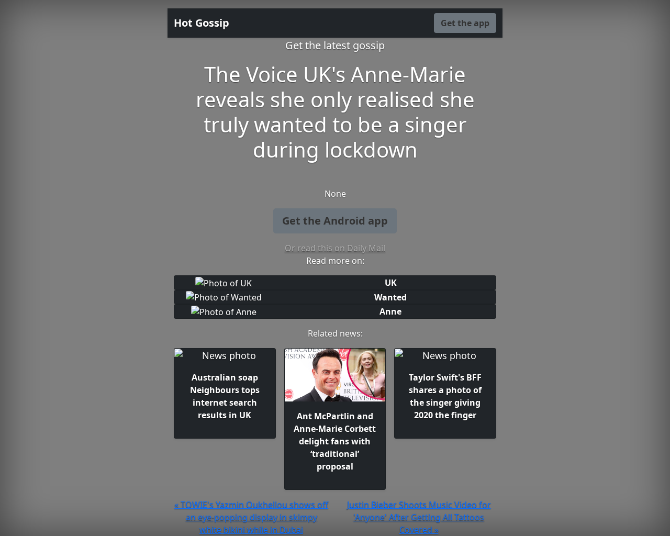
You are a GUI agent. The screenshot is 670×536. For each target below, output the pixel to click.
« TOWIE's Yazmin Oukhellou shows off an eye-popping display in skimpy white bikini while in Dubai (251, 517)
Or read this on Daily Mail (335, 248)
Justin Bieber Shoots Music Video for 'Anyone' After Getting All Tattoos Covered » (419, 517)
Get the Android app (335, 221)
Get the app (465, 23)
